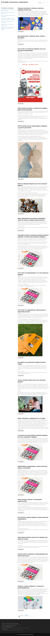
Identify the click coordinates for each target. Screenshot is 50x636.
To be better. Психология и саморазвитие (14, 2)
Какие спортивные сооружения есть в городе (31, 418)
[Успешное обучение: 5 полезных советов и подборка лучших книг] (33, 23)
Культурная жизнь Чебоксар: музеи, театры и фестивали (31, 37)
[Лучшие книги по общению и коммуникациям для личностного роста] (33, 572)
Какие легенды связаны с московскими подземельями (30, 500)
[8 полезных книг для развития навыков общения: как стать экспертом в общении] (33, 452)
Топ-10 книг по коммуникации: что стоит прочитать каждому (33, 273)
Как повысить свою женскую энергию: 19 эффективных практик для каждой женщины (8, 28)
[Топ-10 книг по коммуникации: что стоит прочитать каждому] (33, 296)
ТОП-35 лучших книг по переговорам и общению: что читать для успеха (32, 126)
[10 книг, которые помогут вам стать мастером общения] (33, 404)
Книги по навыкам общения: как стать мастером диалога (32, 184)
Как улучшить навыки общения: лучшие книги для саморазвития (33, 518)
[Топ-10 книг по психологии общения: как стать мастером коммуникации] (33, 83)
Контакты (3, 625)
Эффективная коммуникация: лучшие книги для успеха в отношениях (32, 467)
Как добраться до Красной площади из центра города (32, 363)
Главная (39, 2)
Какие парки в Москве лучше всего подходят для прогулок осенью (32, 538)
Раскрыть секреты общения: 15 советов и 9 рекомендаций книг (31, 587)
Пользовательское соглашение (11, 625)
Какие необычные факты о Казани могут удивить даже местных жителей (33, 109)
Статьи (48, 2)
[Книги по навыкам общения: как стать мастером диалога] (33, 205)
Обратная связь (5, 628)
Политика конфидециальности (7, 626)
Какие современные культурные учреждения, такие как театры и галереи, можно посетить (31, 219)
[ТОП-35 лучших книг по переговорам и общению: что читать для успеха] (33, 160)
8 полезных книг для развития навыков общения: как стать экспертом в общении (33, 436)
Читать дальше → (21, 31)
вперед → (27, 615)
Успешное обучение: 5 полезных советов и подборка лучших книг (31, 9)
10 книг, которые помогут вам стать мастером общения (32, 381)
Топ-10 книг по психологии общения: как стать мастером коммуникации (32, 49)
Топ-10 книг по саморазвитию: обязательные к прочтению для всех (32, 310)
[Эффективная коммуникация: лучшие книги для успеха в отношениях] (33, 485)
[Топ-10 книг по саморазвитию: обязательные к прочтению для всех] (33, 340)
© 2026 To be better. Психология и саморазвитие (10, 623)
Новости (43, 2)
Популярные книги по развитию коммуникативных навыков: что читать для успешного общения (33, 236)
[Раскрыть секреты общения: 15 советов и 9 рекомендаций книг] (33, 602)
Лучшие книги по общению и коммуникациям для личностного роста (33, 554)
